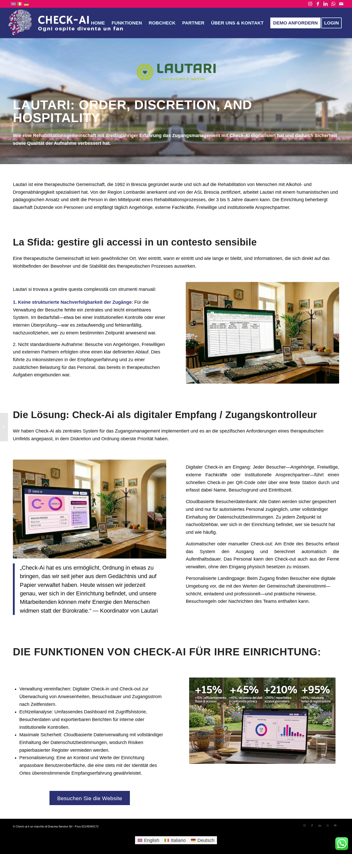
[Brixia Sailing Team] (4, 427)
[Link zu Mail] (341, 4)
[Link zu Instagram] (310, 4)
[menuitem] (98, 23)
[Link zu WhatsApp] (333, 4)
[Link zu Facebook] (318, 4)
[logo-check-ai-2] (68, 23)
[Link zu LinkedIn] (325, 4)
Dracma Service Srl (60, 826)
